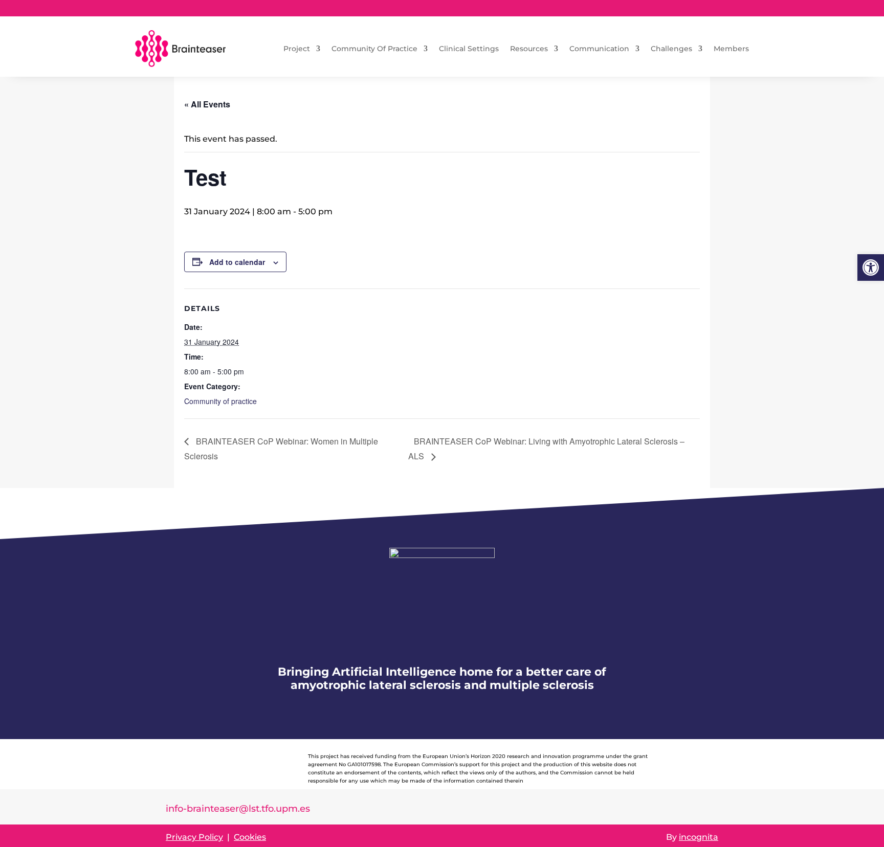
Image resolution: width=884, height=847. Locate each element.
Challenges (671, 48)
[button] (870, 267)
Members (731, 48)
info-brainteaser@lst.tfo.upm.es (238, 808)
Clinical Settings (469, 48)
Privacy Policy (194, 837)
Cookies (250, 837)
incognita (698, 837)
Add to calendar (237, 262)
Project (296, 48)
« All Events (207, 104)
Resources (529, 48)
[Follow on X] (710, 8)
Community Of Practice (374, 48)
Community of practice (220, 401)
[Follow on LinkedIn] (689, 8)
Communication (599, 48)
